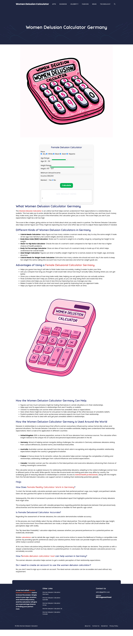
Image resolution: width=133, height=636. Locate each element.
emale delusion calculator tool (38, 556)
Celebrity (74, 4)
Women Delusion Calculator (32, 4)
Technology (105, 4)
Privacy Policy (114, 626)
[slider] (51, 160)
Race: (43, 152)
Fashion (85, 4)
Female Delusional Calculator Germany (69, 265)
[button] (114, 4)
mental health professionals (86, 475)
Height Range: (46, 165)
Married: (44, 180)
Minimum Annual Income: (51, 173)
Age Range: (45, 158)
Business (63, 4)
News (94, 4)
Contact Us (95, 626)
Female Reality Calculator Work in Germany (50, 487)
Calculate (66, 185)
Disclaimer (104, 626)
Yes (50, 180)
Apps (54, 4)
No (55, 180)
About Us (87, 626)
